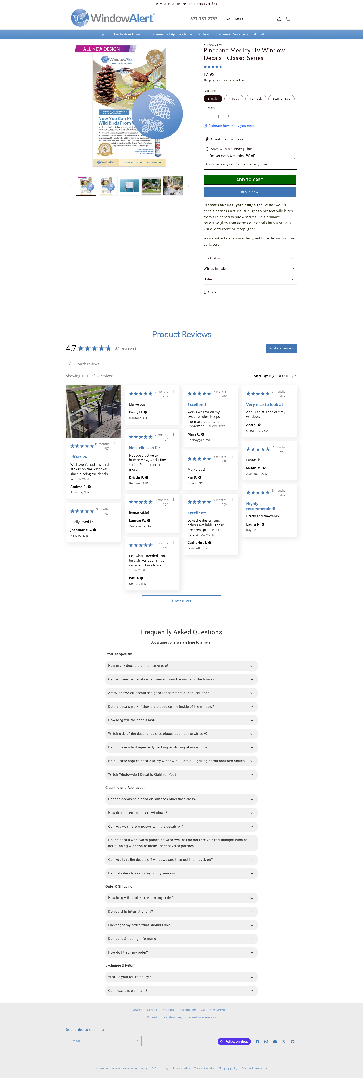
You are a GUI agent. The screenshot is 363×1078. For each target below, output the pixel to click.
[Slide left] (70, 186)
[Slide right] (188, 186)
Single (213, 99)
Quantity (209, 108)
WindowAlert (114, 1068)
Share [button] (212, 292)
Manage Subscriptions (180, 1010)
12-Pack (256, 99)
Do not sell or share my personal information (181, 1017)
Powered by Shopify (135, 1068)
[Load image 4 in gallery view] (151, 186)
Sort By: (261, 376)
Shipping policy (228, 1068)
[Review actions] (115, 444)
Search (137, 1010)
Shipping (209, 80)
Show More (81, 478)
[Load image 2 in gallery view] (107, 186)
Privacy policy (181, 1068)
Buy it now (250, 192)
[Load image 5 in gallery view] (173, 186)
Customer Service (214, 1010)
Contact (153, 1010)
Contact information (254, 1068)
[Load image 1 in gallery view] (86, 186)
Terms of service (204, 1068)
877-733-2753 (203, 18)
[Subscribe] (136, 1041)
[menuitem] (101, 34)
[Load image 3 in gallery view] (129, 186)
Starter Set (281, 99)
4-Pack (234, 99)
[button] (248, 18)
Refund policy (160, 1068)
